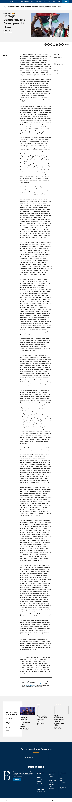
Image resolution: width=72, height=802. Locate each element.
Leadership (51, 774)
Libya (55, 67)
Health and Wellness (50, 6)
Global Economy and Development (58, 72)
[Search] (68, 6)
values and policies (30, 685)
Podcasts (62, 782)
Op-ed (13, 13)
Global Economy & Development (58, 58)
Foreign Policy (40, 783)
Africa (55, 61)
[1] (26, 250)
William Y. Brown (7, 30)
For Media (53, 1)
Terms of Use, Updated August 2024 (29, 800)
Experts (11, 1)
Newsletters (46, 1)
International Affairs (13, 6)
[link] (10, 719)
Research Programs (24, 1)
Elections (41, 6)
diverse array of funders (39, 683)
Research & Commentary (36, 1)
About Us (59, 1)
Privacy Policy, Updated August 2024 (11, 800)
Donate (65, 1)
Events (16, 1)
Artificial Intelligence (25, 6)
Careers (51, 776)
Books (61, 780)
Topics (59, 6)
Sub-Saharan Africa (58, 64)
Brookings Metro (41, 791)
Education (35, 6)
